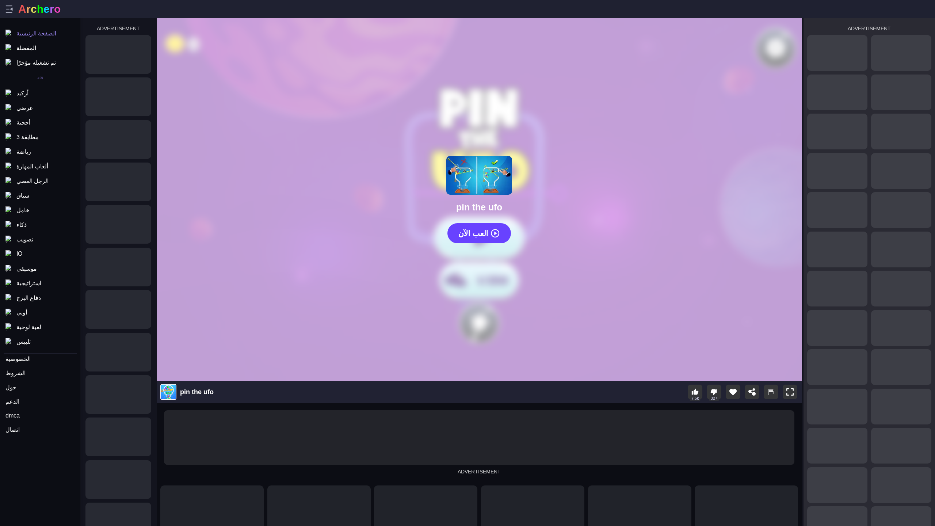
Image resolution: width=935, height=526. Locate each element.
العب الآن (473, 233)
